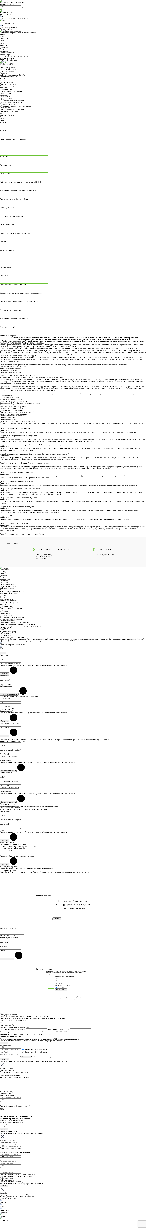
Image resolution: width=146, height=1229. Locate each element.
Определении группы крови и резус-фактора (27, 534)
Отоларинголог (6, 89)
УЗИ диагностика (7, 71)
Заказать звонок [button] (6, 14)
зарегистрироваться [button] (31, 696)
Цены (2, 573)
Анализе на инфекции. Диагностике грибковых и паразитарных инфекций (39, 454)
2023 (49, 1034)
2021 (36, 1034)
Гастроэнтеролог (6, 82)
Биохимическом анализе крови (22, 472)
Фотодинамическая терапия (11, 102)
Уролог (3, 80)
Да (58, 987)
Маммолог (4, 79)
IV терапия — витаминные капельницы (15, 106)
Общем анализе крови (19, 516)
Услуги (2, 36)
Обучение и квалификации (10, 111)
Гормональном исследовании (21, 481)
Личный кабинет (6, 29)
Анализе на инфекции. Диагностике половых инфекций (31, 463)
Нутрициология (6, 99)
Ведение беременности (9, 77)
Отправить (4, 1059)
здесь (23, 1074)
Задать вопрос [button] (5, 55)
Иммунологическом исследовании (23, 498)
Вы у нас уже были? (63, 985)
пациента (58, 1029)
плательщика (12, 1029)
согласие (35, 665)
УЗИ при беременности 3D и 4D (12, 75)
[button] (8, 624)
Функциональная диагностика (12, 100)
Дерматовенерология (8, 69)
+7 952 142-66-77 (6, 64)
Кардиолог (4, 95)
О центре (3, 572)
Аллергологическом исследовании (23, 436)
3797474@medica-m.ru (8, 27)
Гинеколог (4, 66)
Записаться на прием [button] (13, 31)
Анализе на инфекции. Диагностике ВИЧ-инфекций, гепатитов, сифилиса (39, 445)
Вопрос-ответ (5, 579)
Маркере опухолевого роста (21, 428)
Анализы (3, 73)
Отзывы (3, 577)
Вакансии (4, 581)
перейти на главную (8, 1198)
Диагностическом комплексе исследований (27, 489)
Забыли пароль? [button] (6, 686)
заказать (4, 1043)
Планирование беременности (11, 91)
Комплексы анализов (8, 104)
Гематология (5, 97)
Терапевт (3, 88)
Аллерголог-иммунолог (9, 86)
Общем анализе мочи (19, 523)
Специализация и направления (12, 109)
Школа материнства (8, 68)
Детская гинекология (8, 84)
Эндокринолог (6, 93)
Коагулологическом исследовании (23, 507)
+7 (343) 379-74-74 (7, 4)
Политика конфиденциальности (12, 637)
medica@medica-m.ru (8, 22)
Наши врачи (4, 570)
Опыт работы (5, 108)
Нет (64, 987)
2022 (42, 1034)
